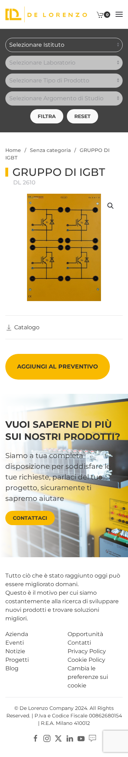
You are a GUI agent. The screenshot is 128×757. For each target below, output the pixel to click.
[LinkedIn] (70, 738)
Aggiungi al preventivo (57, 366)
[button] (119, 14)
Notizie (15, 651)
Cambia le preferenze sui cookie (88, 677)
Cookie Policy (86, 659)
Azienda (16, 634)
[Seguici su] (92, 738)
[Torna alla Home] (46, 14)
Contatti (79, 642)
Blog (11, 668)
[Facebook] (35, 738)
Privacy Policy (87, 651)
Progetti (17, 659)
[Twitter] (58, 738)
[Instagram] (47, 738)
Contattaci (30, 518)
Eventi (14, 642)
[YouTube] (81, 738)
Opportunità (85, 634)
